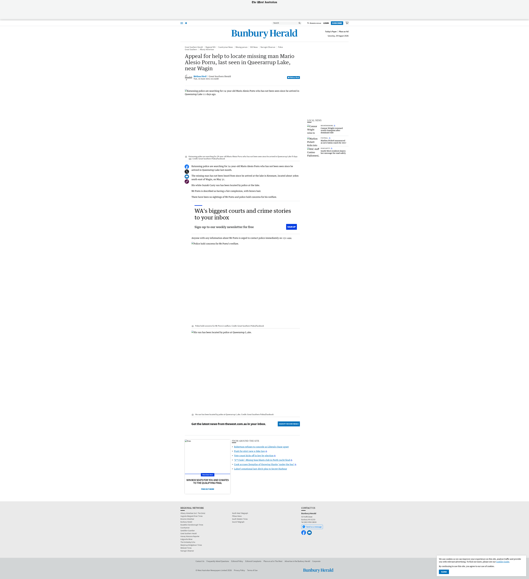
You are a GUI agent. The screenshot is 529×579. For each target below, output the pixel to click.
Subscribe (337, 23)
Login (326, 23)
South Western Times (240, 519)
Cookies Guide (502, 562)
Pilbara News (237, 516)
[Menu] (181, 23)
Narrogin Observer (268, 47)
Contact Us (200, 561)
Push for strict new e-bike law (249, 451)
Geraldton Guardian (187, 531)
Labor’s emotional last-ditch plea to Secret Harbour (260, 468)
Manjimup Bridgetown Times (191, 545)
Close (444, 572)
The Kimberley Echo (187, 542)
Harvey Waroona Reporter (189, 536)
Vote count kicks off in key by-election (253, 455)
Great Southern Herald (194, 47)
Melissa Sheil (294, 77)
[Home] (186, 23)
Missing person (241, 47)
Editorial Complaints (253, 561)
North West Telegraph (240, 513)
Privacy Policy (239, 570)
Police (280, 47)
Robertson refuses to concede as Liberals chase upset (261, 446)
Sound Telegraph (238, 522)
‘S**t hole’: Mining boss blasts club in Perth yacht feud (262, 460)
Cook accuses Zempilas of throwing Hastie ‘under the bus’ (264, 464)
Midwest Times (185, 548)
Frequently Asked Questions (218, 561)
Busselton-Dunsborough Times (191, 525)
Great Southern (191, 49)
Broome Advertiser (187, 519)
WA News (254, 47)
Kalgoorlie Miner (186, 539)
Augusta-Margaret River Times (191, 516)
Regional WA (210, 47)
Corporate (316, 561)
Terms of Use (252, 570)
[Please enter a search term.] (299, 23)
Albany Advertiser (207, 49)
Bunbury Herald (186, 522)
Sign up (291, 227)
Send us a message (314, 527)
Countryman (185, 528)
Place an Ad (344, 32)
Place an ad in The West (273, 561)
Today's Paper (331, 32)
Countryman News (225, 47)
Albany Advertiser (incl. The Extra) (192, 513)
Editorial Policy (237, 561)
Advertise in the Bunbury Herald (297, 561)
